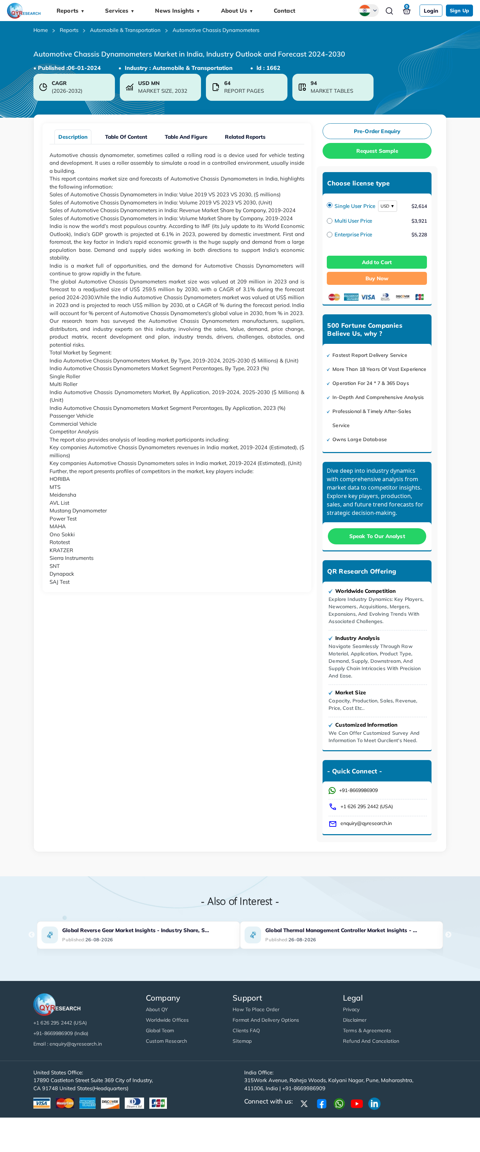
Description (72, 136)
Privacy (351, 1009)
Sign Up (459, 10)
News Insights (177, 10)
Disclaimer (355, 1020)
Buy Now (376, 278)
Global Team (160, 1030)
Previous (31, 934)
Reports (71, 10)
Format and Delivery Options (266, 1020)
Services (120, 10)
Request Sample (377, 151)
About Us (237, 10)
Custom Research (166, 1041)
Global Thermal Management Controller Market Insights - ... (341, 930)
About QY (157, 1009)
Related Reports (245, 136)
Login (431, 10)
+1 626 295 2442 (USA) (366, 806)
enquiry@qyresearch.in (366, 823)
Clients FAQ (246, 1030)
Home (40, 30)
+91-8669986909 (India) (60, 1033)
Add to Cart (377, 262)
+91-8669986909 (358, 790)
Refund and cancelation (371, 1041)
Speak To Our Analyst (377, 536)
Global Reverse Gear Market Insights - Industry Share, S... (135, 930)
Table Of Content (126, 136)
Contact (284, 10)
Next (448, 934)
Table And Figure (186, 136)
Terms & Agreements (367, 1030)
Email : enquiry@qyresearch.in (67, 1044)
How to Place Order (256, 1009)
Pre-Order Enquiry (377, 131)
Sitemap (242, 1041)
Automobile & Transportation (125, 30)
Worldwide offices (167, 1020)
